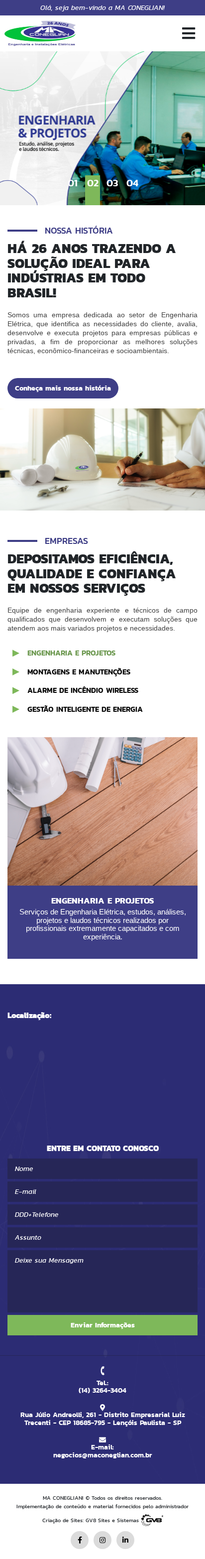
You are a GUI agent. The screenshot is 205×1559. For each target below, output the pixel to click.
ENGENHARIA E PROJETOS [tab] (71, 652)
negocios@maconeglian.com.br (102, 1455)
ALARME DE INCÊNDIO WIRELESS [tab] (82, 690)
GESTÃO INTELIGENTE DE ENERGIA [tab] (85, 709)
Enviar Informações (103, 1324)
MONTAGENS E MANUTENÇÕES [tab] (78, 671)
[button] (193, 33)
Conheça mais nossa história (63, 388)
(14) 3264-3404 (102, 1390)
